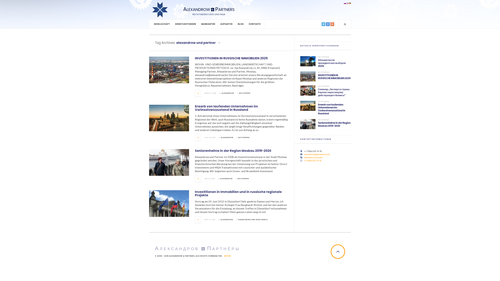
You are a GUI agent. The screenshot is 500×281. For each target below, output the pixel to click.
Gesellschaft (162, 24)
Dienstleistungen (185, 24)
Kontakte (255, 24)
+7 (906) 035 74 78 (312, 160)
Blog (241, 24)
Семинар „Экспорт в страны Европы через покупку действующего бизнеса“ (334, 92)
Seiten (227, 256)
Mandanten (208, 24)
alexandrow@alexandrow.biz (317, 154)
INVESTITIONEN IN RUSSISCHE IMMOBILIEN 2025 (231, 58)
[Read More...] (198, 93)
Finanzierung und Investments (253, 219)
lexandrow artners (209, 9)
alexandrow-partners (313, 157)
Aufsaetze (226, 24)
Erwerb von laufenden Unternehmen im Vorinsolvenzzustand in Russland (226, 108)
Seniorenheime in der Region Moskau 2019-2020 (233, 151)
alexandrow (228, 93)
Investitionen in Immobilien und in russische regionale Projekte (238, 193)
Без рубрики (244, 93)
